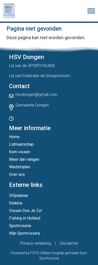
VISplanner (18, 195)
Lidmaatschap (21, 144)
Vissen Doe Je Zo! (25, 210)
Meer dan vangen (24, 159)
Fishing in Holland (24, 218)
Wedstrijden (19, 167)
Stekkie (15, 203)
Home (14, 136)
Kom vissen (19, 151)
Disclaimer (69, 243)
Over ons (17, 174)
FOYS (34, 253)
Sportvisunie (20, 225)
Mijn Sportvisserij (24, 233)
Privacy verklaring (35, 243)
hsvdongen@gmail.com (37, 94)
